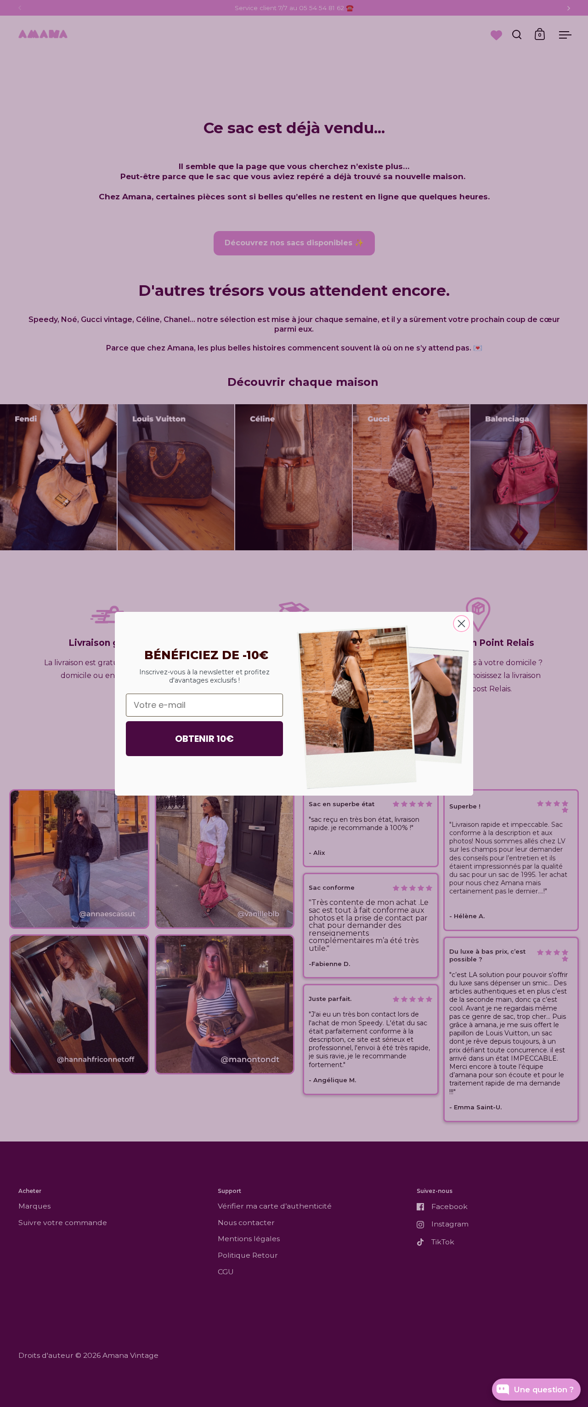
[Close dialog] (461, 624)
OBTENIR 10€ (204, 738)
